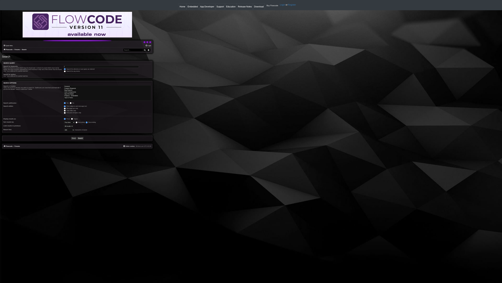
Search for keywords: (10, 66)
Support (220, 7)
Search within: (8, 106)
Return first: (7, 129)
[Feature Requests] (107, 88)
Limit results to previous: (12, 126)
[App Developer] (107, 94)
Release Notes (245, 7)
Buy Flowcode (272, 5)
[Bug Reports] (107, 90)
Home (183, 7)
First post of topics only (73, 112)
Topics (75, 119)
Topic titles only (71, 110)
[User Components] (107, 92)
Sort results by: (8, 122)
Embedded (193, 7)
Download (259, 7)
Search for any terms (73, 71)
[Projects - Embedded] (107, 96)
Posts (68, 119)
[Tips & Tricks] (107, 98)
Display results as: (9, 119)
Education (231, 7)
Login (282, 5)
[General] (107, 86)
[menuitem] (148, 45)
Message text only (72, 108)
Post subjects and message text (76, 106)
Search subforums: (10, 103)
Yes (67, 103)
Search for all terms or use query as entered (80, 69)
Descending (92, 122)
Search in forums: (9, 86)
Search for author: (9, 74)
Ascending (81, 122)
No (73, 103)
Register (292, 5)
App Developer (207, 7)
